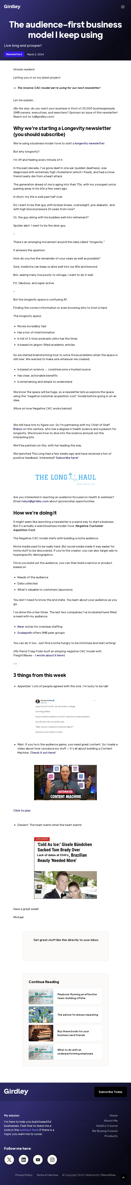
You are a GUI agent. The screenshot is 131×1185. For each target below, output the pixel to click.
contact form (29, 1130)
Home (114, 1115)
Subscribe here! (67, 457)
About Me (111, 1120)
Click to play (22, 810)
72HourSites (108, 1174)
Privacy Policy (23, 1174)
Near (20, 626)
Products (111, 1136)
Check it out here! (43, 752)
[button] (123, 7)
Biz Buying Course (105, 1131)
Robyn (17, 429)
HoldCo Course (107, 1125)
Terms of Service (47, 1174)
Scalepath (24, 632)
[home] (12, 7)
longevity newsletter (90, 143)
